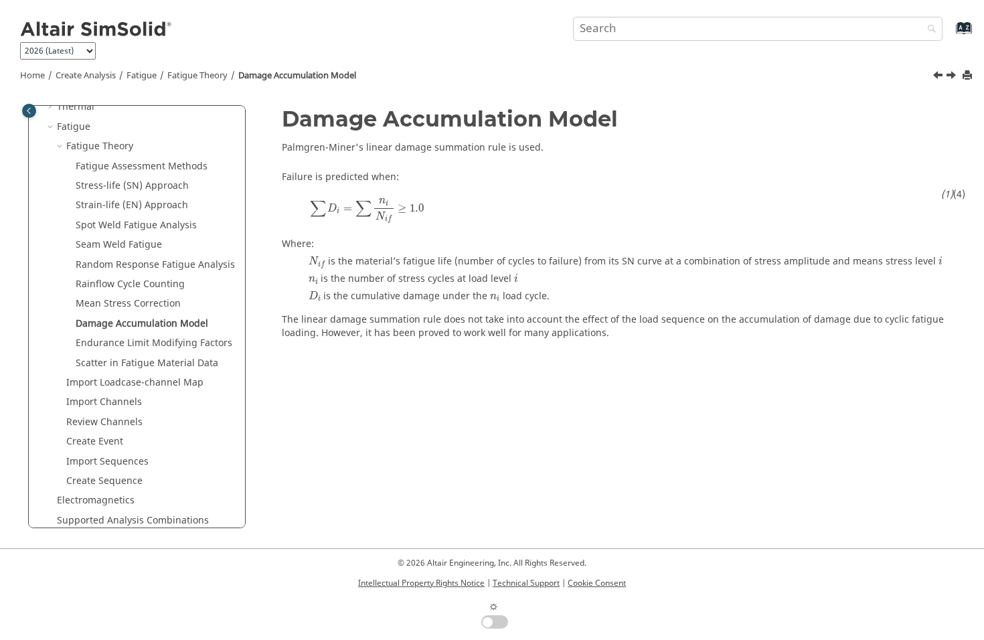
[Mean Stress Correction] (939, 77)
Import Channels (104, 402)
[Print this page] (968, 76)
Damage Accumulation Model (297, 76)
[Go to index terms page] (949, 34)
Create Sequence (104, 481)
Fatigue (142, 76)
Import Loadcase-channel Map (134, 383)
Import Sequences (107, 462)
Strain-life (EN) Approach (132, 205)
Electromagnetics (96, 500)
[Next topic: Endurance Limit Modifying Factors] (952, 77)
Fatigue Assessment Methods (142, 166)
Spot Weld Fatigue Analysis (136, 225)
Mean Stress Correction (128, 304)
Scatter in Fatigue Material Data (147, 363)
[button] (51, 107)
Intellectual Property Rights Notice (421, 583)
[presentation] (367, 210)
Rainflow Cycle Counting (130, 284)
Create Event (94, 441)
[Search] (928, 30)
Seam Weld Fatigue (119, 245)
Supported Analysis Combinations (133, 520)
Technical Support (526, 583)
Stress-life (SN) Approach (132, 186)
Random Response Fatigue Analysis (155, 265)
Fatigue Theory (197, 76)
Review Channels (104, 422)
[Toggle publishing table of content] (29, 111)
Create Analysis (86, 76)
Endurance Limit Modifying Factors (154, 343)
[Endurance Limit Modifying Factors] (952, 77)
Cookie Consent (597, 583)
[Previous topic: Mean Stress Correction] (939, 77)
